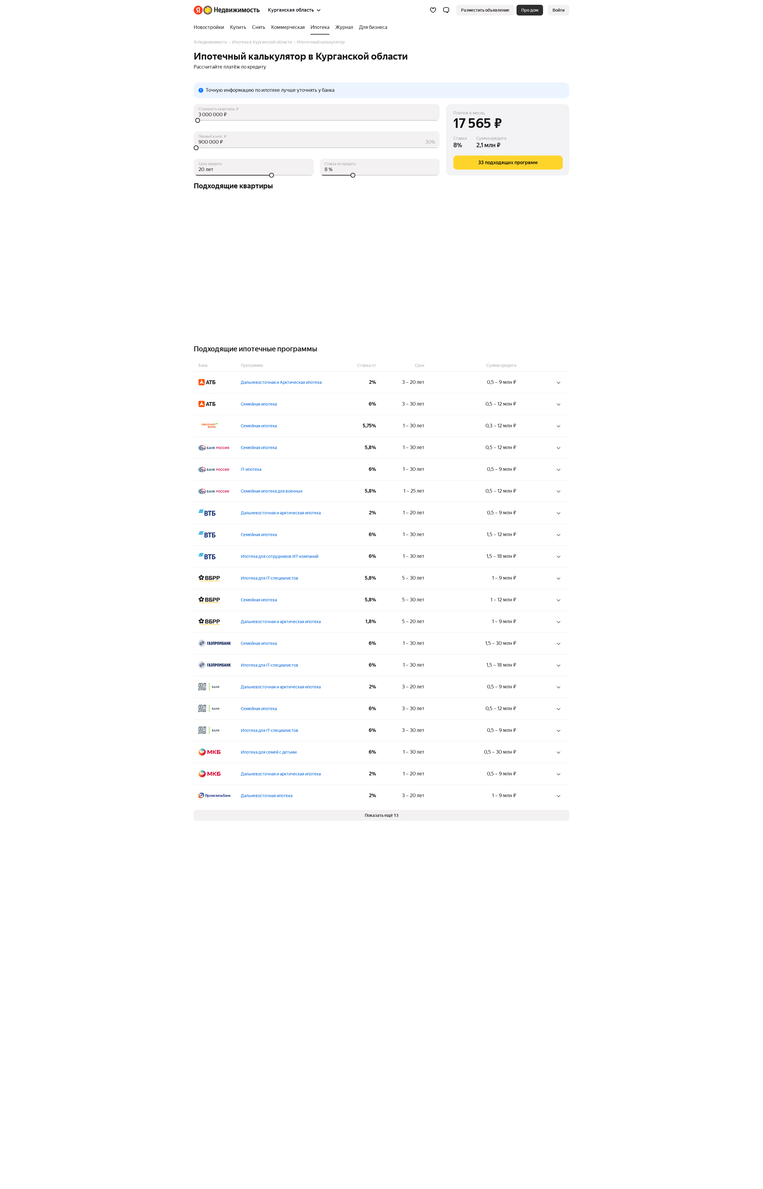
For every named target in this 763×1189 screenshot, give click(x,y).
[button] (446, 10)
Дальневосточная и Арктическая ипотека (281, 382)
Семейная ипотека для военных (272, 491)
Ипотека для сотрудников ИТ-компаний (279, 556)
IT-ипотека (251, 469)
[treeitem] (210, 27)
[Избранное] (433, 10)
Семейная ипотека (259, 404)
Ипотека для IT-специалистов (269, 578)
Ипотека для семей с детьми (269, 752)
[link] (558, 10)
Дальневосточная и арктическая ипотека (281, 512)
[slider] (317, 120)
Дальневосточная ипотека (266, 795)
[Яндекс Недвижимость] (227, 10)
